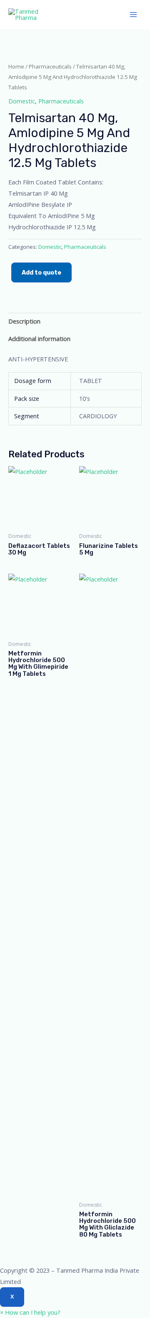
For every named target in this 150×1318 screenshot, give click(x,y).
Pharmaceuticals (50, 66)
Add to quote (41, 272)
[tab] (75, 321)
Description (24, 321)
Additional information (39, 338)
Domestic (21, 101)
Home (16, 66)
